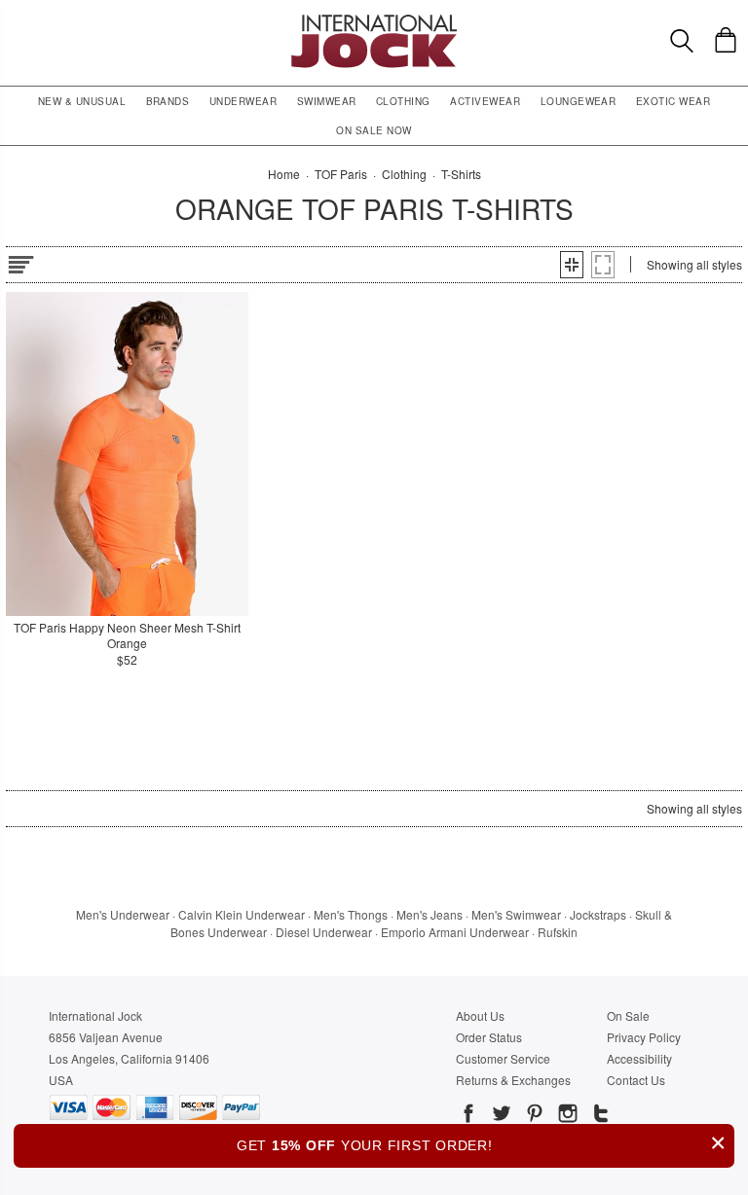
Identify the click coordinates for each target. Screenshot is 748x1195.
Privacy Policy (644, 1037)
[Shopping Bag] (725, 40)
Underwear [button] (243, 101)
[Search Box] (681, 41)
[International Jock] (374, 20)
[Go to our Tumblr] (599, 1116)
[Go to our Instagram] (565, 1116)
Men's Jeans (429, 914)
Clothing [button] (403, 101)
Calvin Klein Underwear (241, 914)
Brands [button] (168, 101)
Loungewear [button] (579, 101)
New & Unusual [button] (82, 101)
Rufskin (558, 931)
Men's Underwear (122, 914)
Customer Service (503, 1058)
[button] (571, 264)
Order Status (489, 1037)
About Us (480, 1015)
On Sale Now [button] (373, 130)
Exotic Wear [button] (673, 101)
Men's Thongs (351, 914)
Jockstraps (598, 914)
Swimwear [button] (326, 101)
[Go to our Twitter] (499, 1116)
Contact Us (636, 1079)
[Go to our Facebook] (468, 1116)
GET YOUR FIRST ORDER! (482, 1143)
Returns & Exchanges (513, 1079)
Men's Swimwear (516, 914)
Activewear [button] (485, 101)
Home (284, 173)
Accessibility (639, 1058)
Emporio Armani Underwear (455, 931)
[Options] (20, 261)
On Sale (628, 1015)
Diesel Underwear (324, 931)
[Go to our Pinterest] (532, 1116)
